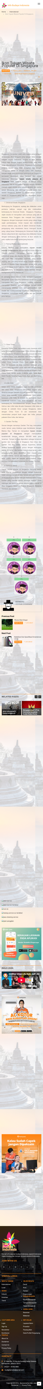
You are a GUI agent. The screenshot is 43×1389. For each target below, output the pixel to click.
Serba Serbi (18, 642)
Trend (4, 1300)
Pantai (25, 1291)
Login (3, 1323)
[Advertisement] (21, 41)
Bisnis (4, 1291)
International (14, 12)
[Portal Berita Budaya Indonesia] (15, 5)
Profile (5, 1335)
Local (3, 1287)
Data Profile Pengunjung (31, 1333)
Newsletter (5, 1330)
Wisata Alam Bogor (21, 620)
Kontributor (5, 1333)
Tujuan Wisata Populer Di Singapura (24, 73)
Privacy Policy (6, 1348)
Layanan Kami (28, 1323)
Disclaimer (5, 1342)
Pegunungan (27, 1294)
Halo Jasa (33, 1383)
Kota (24, 1287)
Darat (25, 1284)
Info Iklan (27, 1320)
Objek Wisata (18, 623)
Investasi (5, 1297)
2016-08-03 (28, 642)
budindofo (27, 70)
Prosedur (26, 1326)
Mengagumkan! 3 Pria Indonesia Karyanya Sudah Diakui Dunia (31, 712)
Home (4, 12)
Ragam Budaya (29, 1296)
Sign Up (4, 1326)
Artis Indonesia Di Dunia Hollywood (9, 712)
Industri (4, 1294)
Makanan (26, 1316)
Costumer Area (8, 1320)
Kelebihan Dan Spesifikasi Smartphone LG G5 (27, 638)
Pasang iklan (27, 1330)
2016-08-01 (29, 623)
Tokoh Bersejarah (29, 1306)
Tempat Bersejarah (30, 1303)
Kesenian (26, 1312)
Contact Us (5, 1345)
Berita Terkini (7, 1281)
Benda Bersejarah (29, 1299)
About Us (5, 1338)
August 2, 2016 (17, 70)
